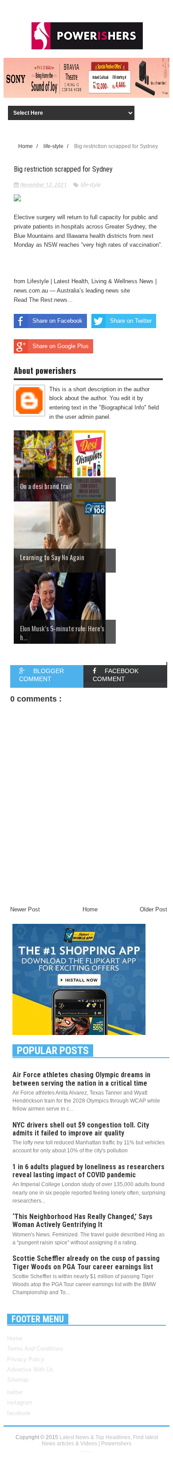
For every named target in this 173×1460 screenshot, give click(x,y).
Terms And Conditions (35, 1348)
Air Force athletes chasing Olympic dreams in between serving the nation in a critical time (81, 1079)
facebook (19, 1413)
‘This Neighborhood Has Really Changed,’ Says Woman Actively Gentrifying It (82, 1220)
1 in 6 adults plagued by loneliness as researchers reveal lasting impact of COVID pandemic (88, 1171)
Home (14, 1338)
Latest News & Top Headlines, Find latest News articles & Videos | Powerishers (100, 1440)
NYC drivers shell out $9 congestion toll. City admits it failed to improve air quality (80, 1129)
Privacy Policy (25, 1359)
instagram (19, 1402)
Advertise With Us (30, 1369)
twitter (15, 1392)
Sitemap (17, 1379)
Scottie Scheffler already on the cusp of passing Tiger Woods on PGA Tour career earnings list (86, 1262)
